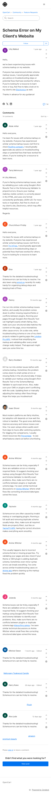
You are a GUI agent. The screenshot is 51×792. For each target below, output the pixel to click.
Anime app (7, 570)
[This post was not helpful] (46, 58)
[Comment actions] (46, 137)
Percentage (26, 436)
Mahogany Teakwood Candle (16, 673)
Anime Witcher (22, 489)
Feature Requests (31, 12)
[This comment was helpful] (46, 125)
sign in (10, 750)
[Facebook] (4, 104)
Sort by (44, 116)
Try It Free (12, 246)
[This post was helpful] (46, 50)
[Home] (5, 4)
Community (17, 12)
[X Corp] (7, 104)
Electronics (21, 90)
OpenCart (6, 12)
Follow (26, 43)
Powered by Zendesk (40, 790)
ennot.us (21, 282)
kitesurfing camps (22, 625)
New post (25, 764)
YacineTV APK (9, 528)
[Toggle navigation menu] (44, 4)
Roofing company (15, 147)
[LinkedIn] (11, 104)
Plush (29, 704)
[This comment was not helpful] (46, 133)
